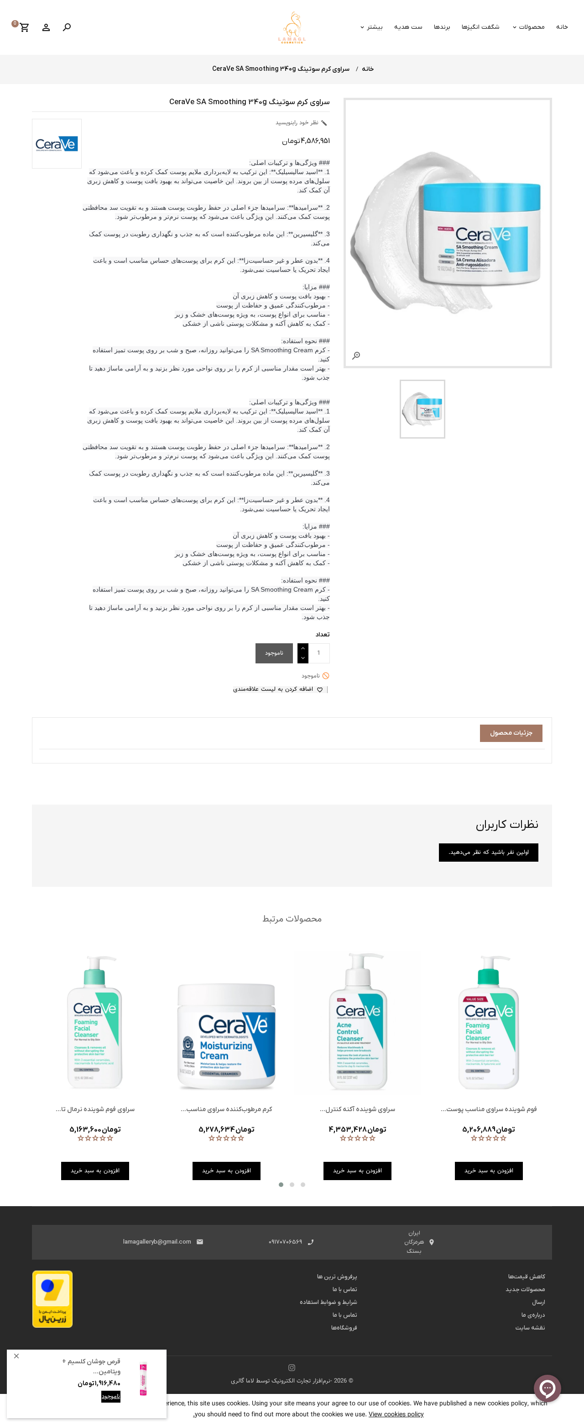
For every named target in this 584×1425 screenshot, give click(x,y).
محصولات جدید (525, 1289)
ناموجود (111, 1396)
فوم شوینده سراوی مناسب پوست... (489, 1109)
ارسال (538, 1302)
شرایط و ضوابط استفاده (328, 1302)
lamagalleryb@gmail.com (157, 1242)
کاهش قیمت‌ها (526, 1277)
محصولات (532, 27)
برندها (442, 27)
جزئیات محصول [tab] (511, 733)
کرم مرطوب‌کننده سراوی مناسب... (226, 1109)
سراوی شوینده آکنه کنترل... (357, 1109)
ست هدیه (408, 27)
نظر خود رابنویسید (302, 123)
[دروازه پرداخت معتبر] (52, 1302)
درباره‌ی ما (533, 1315)
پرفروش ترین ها (337, 1277)
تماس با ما (345, 1289)
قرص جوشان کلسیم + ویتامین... (91, 1366)
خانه (562, 27)
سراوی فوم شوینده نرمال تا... (95, 1109)
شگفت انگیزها (481, 27)
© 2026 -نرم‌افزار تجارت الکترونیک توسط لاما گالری (292, 1381)
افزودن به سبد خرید (95, 1403)
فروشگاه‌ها (344, 1328)
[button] (281, 1184)
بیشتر (375, 27)
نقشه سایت (530, 1328)
